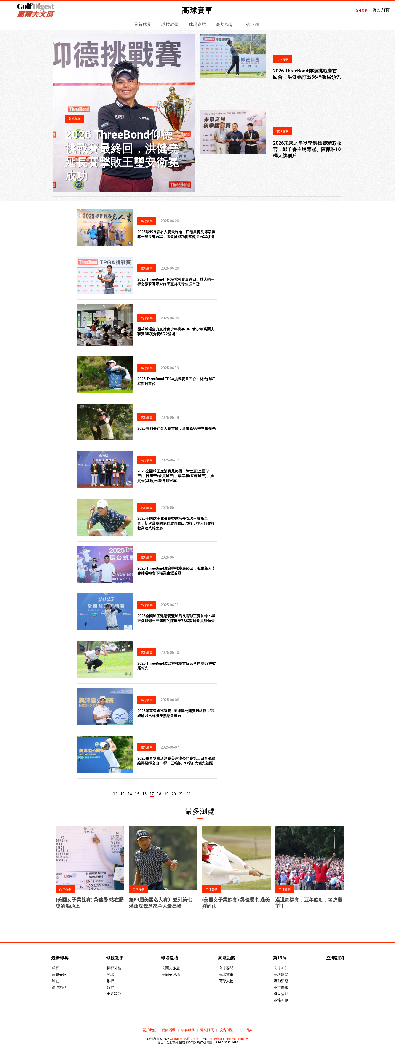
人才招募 (245, 1029)
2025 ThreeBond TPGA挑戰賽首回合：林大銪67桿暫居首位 (176, 381)
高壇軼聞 (281, 974)
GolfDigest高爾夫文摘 (184, 1039)
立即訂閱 (335, 957)
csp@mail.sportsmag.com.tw (228, 1039)
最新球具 (142, 24)
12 (115, 793)
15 (137, 793)
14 (130, 793)
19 (166, 793)
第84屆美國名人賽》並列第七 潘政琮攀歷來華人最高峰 (160, 902)
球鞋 (55, 980)
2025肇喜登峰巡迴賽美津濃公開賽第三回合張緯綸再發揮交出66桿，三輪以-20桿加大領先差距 (176, 761)
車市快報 (281, 987)
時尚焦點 (281, 993)
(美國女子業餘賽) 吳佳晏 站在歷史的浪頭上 (90, 902)
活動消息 (281, 980)
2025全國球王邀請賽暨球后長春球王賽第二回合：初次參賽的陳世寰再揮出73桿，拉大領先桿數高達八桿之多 (176, 523)
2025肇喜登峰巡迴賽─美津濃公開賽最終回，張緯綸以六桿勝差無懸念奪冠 (175, 713)
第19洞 (252, 24)
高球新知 (281, 968)
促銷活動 (169, 1029)
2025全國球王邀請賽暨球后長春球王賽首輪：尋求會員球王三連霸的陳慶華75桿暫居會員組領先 (176, 618)
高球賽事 (226, 974)
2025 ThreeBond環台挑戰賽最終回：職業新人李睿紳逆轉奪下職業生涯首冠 (176, 571)
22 (188, 793)
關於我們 (149, 1029)
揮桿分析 (114, 968)
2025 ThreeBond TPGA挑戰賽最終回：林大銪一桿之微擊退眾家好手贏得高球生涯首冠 (175, 282)
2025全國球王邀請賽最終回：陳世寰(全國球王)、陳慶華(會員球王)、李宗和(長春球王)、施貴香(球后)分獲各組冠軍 (175, 476)
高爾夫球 (59, 974)
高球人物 (226, 980)
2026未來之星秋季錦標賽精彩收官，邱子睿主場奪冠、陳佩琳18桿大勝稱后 (307, 149)
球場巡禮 (197, 24)
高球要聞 (226, 968)
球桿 (55, 968)
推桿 (110, 980)
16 (144, 793)
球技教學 (170, 24)
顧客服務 (188, 1029)
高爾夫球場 (171, 974)
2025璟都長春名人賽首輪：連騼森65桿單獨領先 (176, 428)
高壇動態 (225, 24)
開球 (110, 974)
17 (152, 793)
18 (159, 793)
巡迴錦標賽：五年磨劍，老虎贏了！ (308, 902)
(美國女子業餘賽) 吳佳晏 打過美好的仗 (236, 902)
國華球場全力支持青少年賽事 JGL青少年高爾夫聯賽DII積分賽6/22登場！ (175, 331)
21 (181, 793)
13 (122, 793)
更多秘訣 (114, 993)
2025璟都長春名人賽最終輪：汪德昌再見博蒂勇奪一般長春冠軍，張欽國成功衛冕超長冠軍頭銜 (176, 234)
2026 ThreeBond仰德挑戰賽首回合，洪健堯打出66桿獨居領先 (307, 73)
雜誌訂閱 (381, 10)
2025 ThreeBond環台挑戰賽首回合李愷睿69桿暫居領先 (176, 666)
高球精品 (59, 987)
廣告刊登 (226, 1029)
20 (174, 793)
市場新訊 (281, 1000)
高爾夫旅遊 (171, 968)
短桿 (110, 987)
